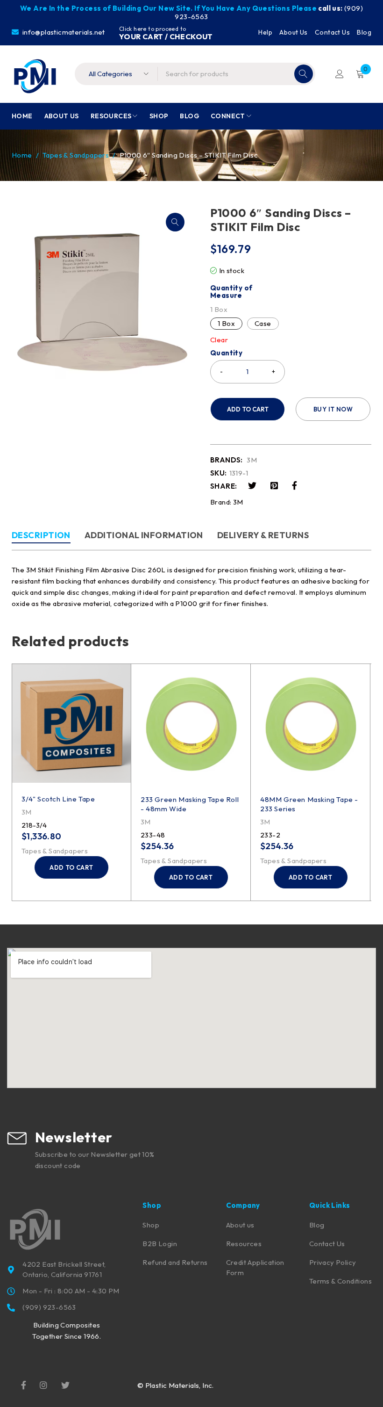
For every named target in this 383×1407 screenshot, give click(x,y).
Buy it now (333, 409)
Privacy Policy (332, 1262)
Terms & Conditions (340, 1281)
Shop (150, 1224)
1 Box (226, 323)
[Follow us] (65, 1384)
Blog (364, 32)
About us (240, 1224)
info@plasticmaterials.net (63, 32)
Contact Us (332, 32)
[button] (175, 222)
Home (22, 155)
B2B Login (159, 1243)
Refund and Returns (174, 1262)
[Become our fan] (23, 1384)
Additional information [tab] (144, 535)
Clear (219, 340)
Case (263, 323)
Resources (244, 1243)
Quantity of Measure (231, 291)
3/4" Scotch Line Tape (58, 798)
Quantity (226, 353)
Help (265, 32)
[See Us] (43, 1384)
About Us (293, 32)
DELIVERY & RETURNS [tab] (263, 535)
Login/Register (339, 74)
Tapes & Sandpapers (76, 155)
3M (252, 460)
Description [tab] (41, 535)
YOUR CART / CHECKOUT (166, 36)
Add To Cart (248, 409)
